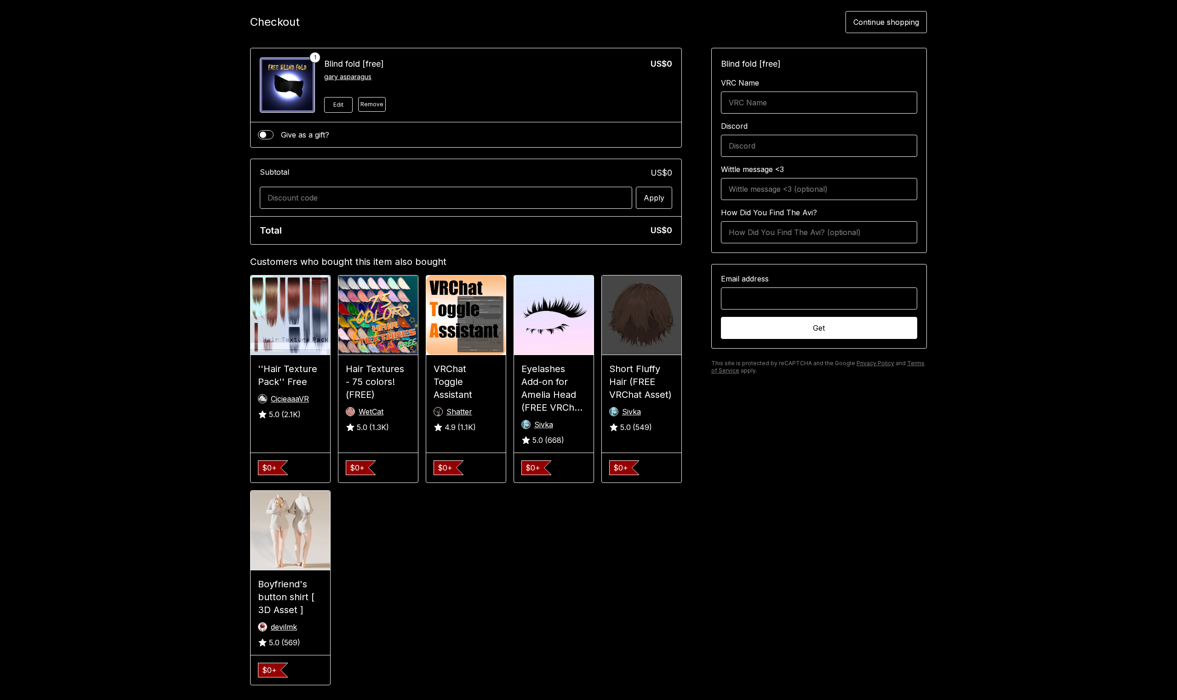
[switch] (266, 134)
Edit (338, 104)
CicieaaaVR (290, 398)
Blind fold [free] (354, 64)
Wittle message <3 (752, 169)
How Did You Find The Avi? (769, 212)
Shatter (459, 411)
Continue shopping (886, 22)
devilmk (284, 626)
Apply (654, 197)
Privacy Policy (875, 363)
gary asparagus (347, 76)
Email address (745, 278)
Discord (734, 126)
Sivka (543, 424)
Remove (371, 104)
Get (819, 328)
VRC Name (740, 82)
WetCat (371, 411)
